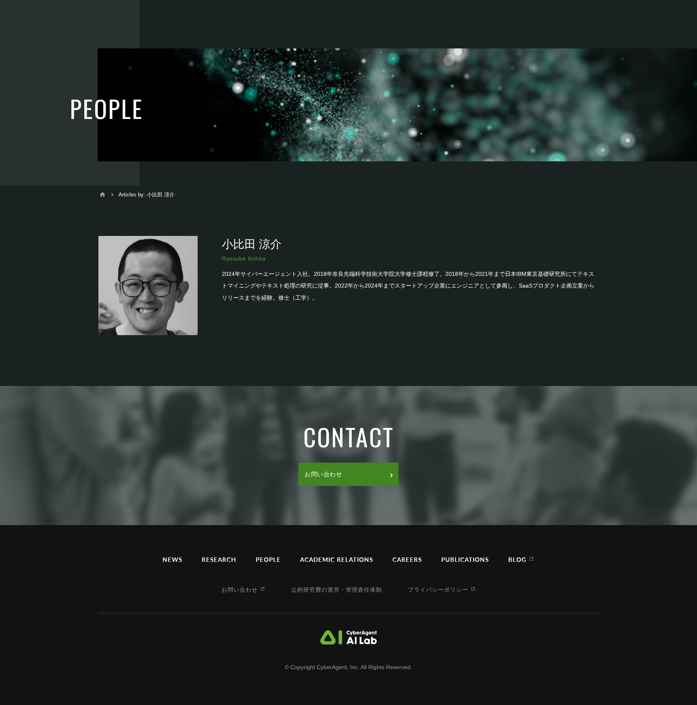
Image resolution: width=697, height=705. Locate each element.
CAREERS (407, 559)
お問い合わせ (323, 474)
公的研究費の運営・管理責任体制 (336, 589)
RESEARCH (219, 559)
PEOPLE (268, 559)
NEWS (172, 559)
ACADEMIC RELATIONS (336, 559)
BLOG (517, 559)
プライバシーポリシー (438, 589)
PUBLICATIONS (465, 559)
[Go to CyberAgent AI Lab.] (102, 195)
